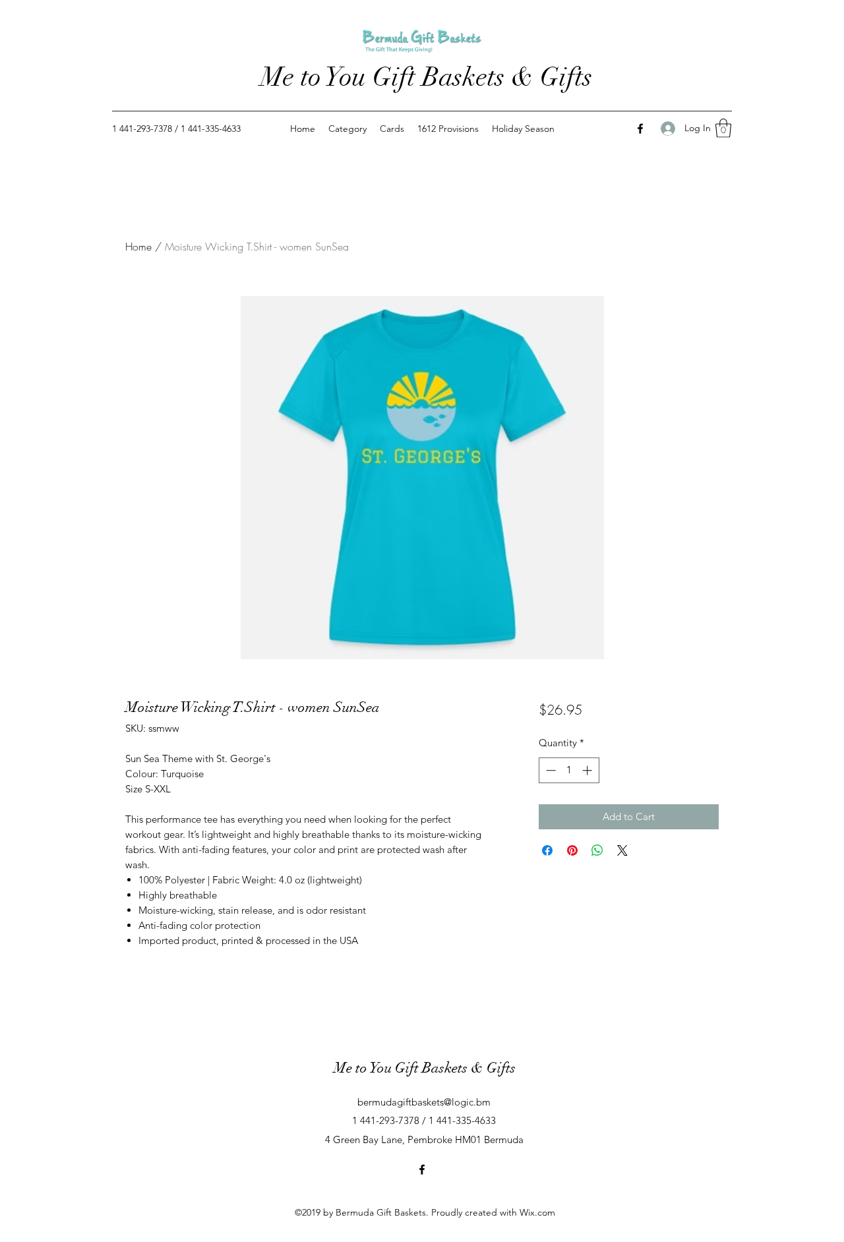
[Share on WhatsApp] (597, 850)
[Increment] (588, 770)
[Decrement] (549, 770)
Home (138, 246)
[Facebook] (640, 128)
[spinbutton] (569, 770)
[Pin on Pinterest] (572, 850)
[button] (723, 128)
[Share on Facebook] (547, 850)
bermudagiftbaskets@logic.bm (424, 1102)
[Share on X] (622, 850)
